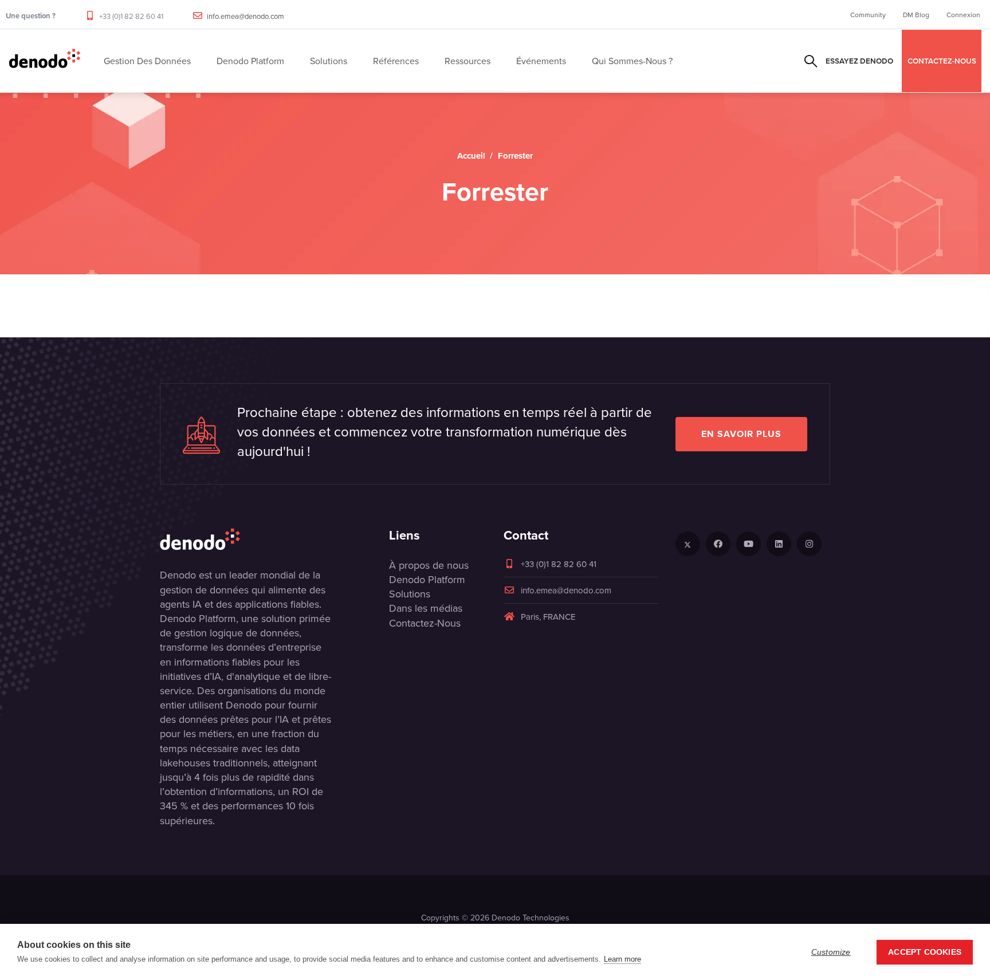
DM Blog (916, 14)
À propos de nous (429, 565)
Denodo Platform (427, 579)
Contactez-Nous (425, 623)
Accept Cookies (924, 952)
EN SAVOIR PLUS (741, 433)
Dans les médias (425, 608)
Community (868, 14)
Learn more (622, 959)
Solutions (409, 594)
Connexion (963, 14)
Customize (831, 952)
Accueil (471, 155)
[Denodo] (45, 60)
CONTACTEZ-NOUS (941, 60)
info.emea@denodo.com (245, 16)
